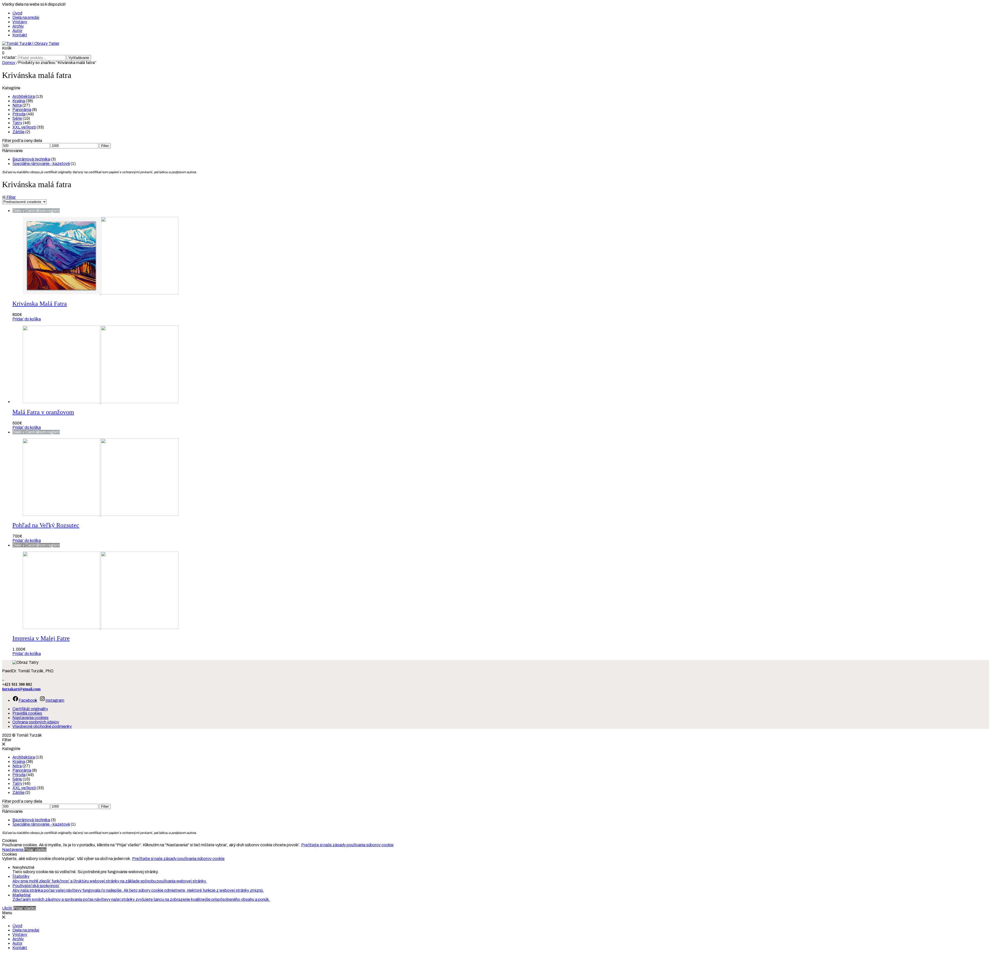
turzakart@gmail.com (21, 689)
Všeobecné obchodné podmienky (42, 726)
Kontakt (19, 35)
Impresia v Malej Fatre (41, 638)
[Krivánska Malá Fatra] (100, 293)
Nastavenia (13, 849)
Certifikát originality (30, 709)
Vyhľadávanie (79, 58)
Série (17, 118)
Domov (8, 62)
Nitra (17, 105)
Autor (17, 30)
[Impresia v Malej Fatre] (100, 627)
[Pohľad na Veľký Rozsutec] (100, 514)
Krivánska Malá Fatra (39, 303)
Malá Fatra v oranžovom (43, 412)
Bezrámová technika (31, 159)
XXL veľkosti (24, 127)
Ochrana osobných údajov (35, 722)
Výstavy (19, 22)
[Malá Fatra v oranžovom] (100, 401)
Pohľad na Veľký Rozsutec (45, 525)
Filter (105, 146)
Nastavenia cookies (30, 717)
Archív (18, 26)
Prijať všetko (35, 849)
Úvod (17, 13)
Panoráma (21, 109)
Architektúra (23, 96)
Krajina (18, 101)
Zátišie (18, 132)
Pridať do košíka (26, 319)
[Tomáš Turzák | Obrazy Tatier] (30, 43)
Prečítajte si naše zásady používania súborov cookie (347, 845)
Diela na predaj (25, 17)
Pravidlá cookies (27, 713)
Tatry (17, 123)
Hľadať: (9, 57)
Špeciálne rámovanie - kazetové (41, 163)
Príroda (19, 114)
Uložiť (7, 908)
